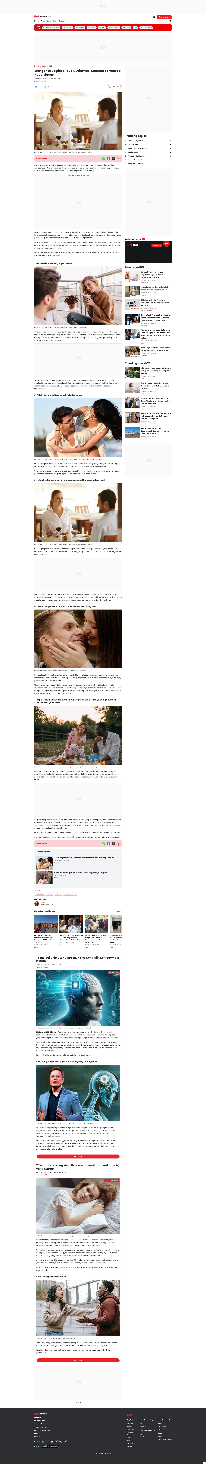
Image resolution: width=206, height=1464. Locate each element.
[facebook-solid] (108, 158)
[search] (154, 17)
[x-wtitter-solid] (113, 158)
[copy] (118, 158)
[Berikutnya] (122, 1015)
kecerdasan (72, 238)
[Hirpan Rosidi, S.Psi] (36, 903)
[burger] (170, 21)
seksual (60, 165)
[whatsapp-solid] (103, 158)
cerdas (48, 332)
